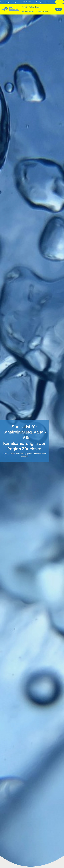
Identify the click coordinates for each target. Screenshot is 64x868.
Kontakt (58, 9)
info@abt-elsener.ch (44, 2)
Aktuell (24, 7)
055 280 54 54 (27, 2)
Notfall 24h (59, 2)
